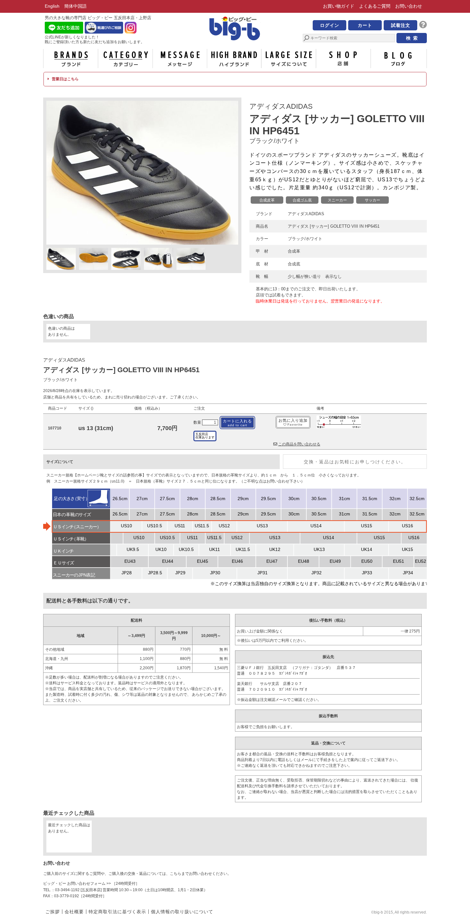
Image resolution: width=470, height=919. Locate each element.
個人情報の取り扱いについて (182, 911)
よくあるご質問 (374, 6)
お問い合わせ (408, 6)
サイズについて (289, 58)
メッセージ (180, 58)
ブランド (70, 58)
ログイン (329, 25)
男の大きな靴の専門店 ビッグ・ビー (235, 29)
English (52, 6)
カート (365, 25)
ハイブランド (234, 58)
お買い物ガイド (338, 6)
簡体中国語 (75, 6)
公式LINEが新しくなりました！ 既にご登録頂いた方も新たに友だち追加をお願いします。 (95, 39)
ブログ (398, 58)
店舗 (343, 58)
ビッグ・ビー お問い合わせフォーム (74, 883)
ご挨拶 (52, 911)
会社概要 (74, 911)
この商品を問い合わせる (299, 444)
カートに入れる (237, 423)
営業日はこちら (65, 79)
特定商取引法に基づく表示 (117, 911)
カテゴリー (125, 58)
